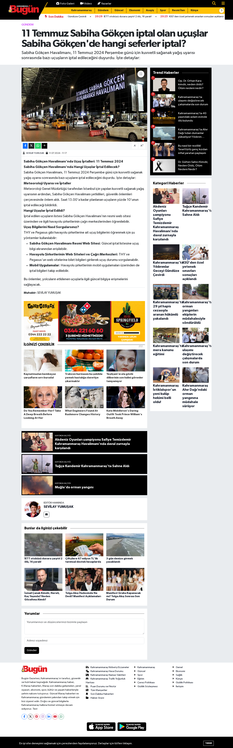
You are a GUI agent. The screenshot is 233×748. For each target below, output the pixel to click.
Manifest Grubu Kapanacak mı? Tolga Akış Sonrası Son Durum (123, 596)
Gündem (103, 10)
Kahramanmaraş (81, 10)
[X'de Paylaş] (31, 146)
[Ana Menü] (222, 3)
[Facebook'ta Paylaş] (25, 146)
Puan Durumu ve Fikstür (103, 686)
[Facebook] (24, 716)
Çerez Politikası (146, 682)
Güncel (118, 10)
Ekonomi (134, 10)
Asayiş (150, 10)
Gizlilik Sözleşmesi (147, 686)
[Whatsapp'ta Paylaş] (38, 146)
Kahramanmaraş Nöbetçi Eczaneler (110, 667)
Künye (194, 10)
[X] (30, 716)
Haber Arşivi (97, 698)
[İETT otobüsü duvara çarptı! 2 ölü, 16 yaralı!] (43, 544)
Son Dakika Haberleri (102, 694)
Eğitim (140, 678)
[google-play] (132, 726)
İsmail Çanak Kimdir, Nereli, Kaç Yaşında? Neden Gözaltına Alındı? (42, 596)
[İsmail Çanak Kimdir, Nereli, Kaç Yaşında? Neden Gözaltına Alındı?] (43, 579)
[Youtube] (55, 716)
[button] (221, 10)
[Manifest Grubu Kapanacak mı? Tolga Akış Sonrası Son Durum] (125, 579)
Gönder (32, 650)
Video (88, 3)
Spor (163, 10)
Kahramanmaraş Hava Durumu (107, 671)
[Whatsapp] (61, 716)
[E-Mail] (46, 514)
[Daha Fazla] (44, 146)
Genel (179, 667)
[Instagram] (43, 716)
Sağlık (179, 675)
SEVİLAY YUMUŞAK (35, 153)
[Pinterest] (36, 716)
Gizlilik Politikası (184, 682)
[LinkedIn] (49, 716)
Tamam (208, 743)
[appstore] (101, 726)
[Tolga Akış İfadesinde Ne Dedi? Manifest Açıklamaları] (84, 579)
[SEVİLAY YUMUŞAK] (32, 509)
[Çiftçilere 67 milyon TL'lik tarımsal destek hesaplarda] (84, 544)
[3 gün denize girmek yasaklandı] (125, 544)
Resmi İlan (178, 10)
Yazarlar (106, 3)
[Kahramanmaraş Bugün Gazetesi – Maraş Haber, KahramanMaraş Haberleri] (23, 9)
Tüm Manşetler (99, 690)
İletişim (180, 686)
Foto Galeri (67, 3)
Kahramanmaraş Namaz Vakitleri (108, 675)
